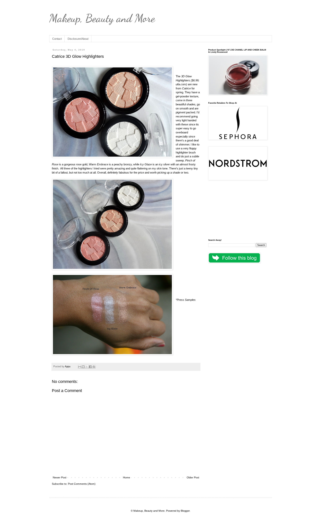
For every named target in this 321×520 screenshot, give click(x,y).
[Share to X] (87, 367)
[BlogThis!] (83, 367)
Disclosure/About (78, 38)
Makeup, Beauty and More (102, 18)
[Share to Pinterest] (94, 367)
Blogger (185, 510)
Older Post (193, 477)
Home (126, 477)
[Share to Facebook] (90, 367)
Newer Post (59, 477)
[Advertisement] (237, 210)
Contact (57, 38)
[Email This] (80, 367)
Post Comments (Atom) (81, 483)
